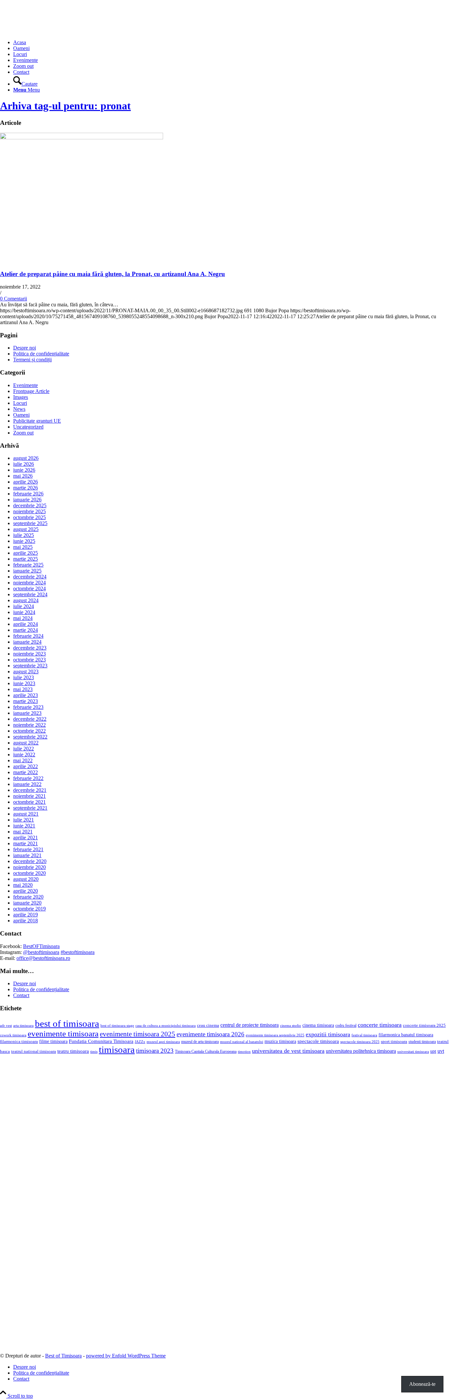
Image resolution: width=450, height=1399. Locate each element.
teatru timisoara (73, 1051)
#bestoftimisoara (78, 952)
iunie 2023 (24, 683)
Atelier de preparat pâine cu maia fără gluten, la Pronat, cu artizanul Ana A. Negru (112, 273)
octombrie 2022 (29, 731)
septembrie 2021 (30, 808)
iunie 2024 (24, 612)
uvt (440, 1051)
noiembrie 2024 (29, 582)
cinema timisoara (318, 1025)
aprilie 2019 (25, 914)
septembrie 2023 (30, 665)
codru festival (345, 1025)
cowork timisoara (13, 1035)
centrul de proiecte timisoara (249, 1025)
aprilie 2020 (25, 891)
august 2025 (26, 529)
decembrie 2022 (29, 719)
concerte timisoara (380, 1024)
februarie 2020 (28, 897)
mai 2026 (23, 476)
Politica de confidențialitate (41, 353)
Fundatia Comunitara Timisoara (101, 1041)
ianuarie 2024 (27, 642)
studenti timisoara (422, 1041)
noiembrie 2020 (29, 867)
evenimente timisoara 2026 (210, 1034)
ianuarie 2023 (27, 713)
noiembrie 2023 (29, 654)
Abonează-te (422, 1384)
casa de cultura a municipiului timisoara (165, 1025)
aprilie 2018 (25, 920)
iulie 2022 (23, 748)
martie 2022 (25, 772)
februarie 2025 (28, 565)
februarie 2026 (28, 493)
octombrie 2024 (29, 588)
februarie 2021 (28, 849)
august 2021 (26, 814)
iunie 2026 (24, 470)
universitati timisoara (413, 1051)
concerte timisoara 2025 (424, 1025)
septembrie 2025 (30, 523)
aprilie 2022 (25, 766)
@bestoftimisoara (41, 952)
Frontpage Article (31, 391)
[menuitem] (231, 42)
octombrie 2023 (29, 659)
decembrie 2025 (29, 505)
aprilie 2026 (25, 482)
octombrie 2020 (29, 873)
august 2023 (26, 671)
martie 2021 (25, 843)
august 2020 (26, 879)
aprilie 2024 (25, 624)
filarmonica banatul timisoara (406, 1034)
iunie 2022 (24, 754)
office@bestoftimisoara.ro (43, 958)
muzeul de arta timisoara (200, 1041)
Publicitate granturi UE (37, 421)
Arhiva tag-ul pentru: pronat (65, 106)
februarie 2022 (28, 778)
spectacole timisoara (318, 1041)
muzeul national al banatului (241, 1042)
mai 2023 (23, 689)
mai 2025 (23, 547)
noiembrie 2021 (29, 796)
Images (20, 397)
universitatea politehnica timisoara (361, 1051)
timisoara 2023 (155, 1050)
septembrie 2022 (30, 737)
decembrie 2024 (29, 576)
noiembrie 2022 (29, 725)
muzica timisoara (280, 1041)
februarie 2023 (28, 707)
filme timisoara (53, 1041)
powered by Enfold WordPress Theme (126, 1355)
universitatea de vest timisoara (288, 1051)
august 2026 (26, 458)
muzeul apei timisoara (163, 1042)
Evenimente (25, 385)
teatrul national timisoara (33, 1051)
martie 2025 (25, 559)
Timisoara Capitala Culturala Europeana (206, 1051)
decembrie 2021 (29, 790)
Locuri (20, 403)
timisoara (117, 1049)
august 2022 (26, 742)
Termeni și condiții (32, 359)
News (19, 409)
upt (433, 1051)
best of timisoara (67, 1023)
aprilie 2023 (25, 695)
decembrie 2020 (29, 861)
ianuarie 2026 (27, 499)
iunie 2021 (24, 825)
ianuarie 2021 (27, 855)
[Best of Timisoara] (49, 31)
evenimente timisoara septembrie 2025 (275, 1035)
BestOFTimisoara (41, 946)
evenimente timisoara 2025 (137, 1034)
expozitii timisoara (328, 1034)
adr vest (6, 1025)
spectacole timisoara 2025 (360, 1042)
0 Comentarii (13, 298)
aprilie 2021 (25, 837)
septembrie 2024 (30, 594)
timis (94, 1051)
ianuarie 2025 (27, 571)
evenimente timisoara (63, 1033)
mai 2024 (23, 618)
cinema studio (290, 1025)
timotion (244, 1051)
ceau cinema (208, 1025)
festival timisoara (364, 1035)
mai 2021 (23, 831)
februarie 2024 (28, 636)
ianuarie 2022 (27, 784)
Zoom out (23, 432)
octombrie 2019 (29, 908)
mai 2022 (23, 760)
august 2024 (26, 600)
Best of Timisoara (63, 1355)
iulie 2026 (23, 464)
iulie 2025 (23, 535)
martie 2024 (25, 630)
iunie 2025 (24, 541)
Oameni (21, 415)
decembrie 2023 (29, 648)
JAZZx (140, 1042)
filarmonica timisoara (19, 1041)
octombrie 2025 (29, 517)
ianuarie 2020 (27, 903)
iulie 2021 (23, 820)
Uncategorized (28, 427)
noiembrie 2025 (29, 511)
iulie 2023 (23, 677)
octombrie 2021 (29, 802)
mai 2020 (23, 885)
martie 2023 (25, 701)
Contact (21, 995)
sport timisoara (394, 1041)
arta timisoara (23, 1025)
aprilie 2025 (25, 553)
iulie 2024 (23, 606)
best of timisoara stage (117, 1025)
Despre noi (24, 347)
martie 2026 (25, 487)
